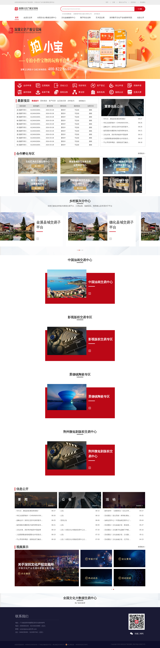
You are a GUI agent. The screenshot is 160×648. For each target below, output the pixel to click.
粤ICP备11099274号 (139, 644)
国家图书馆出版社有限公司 (82, 14)
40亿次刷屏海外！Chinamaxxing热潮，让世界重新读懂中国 (116, 123)
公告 (62, 511)
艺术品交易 (100, 17)
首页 (17, 17)
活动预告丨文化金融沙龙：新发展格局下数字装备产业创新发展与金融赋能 (117, 525)
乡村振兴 (97, 14)
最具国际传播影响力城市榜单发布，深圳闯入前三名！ (116, 131)
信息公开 (140, 17)
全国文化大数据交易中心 (46, 17)
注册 (113, 2)
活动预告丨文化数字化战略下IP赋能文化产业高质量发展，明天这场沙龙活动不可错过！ (117, 530)
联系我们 (133, 2)
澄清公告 (63, 520)
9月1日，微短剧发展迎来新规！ (114, 119)
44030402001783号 (81, 644)
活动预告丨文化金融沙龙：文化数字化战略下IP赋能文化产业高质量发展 (117, 534)
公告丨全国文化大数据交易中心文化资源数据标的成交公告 (73, 530)
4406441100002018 (31, 644)
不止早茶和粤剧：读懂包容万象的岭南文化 (116, 142)
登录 (107, 2)
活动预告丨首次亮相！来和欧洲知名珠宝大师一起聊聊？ (117, 515)
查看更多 (138, 113)
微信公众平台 (123, 2)
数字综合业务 (85, 17)
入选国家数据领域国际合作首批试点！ (116, 138)
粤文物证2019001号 (59, 644)
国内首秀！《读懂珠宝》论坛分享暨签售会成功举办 (117, 511)
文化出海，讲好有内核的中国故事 (115, 134)
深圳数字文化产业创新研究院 (120, 17)
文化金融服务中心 (68, 17)
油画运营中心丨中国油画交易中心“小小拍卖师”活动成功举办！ (117, 520)
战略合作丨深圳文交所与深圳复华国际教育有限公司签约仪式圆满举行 (116, 127)
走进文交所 (28, 17)
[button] (77, 250)
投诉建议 (142, 2)
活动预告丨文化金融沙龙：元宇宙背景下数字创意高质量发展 (117, 539)
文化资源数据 (66, 14)
